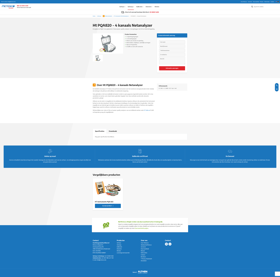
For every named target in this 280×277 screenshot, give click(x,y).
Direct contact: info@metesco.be (8, 1)
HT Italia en (147, 110)
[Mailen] (276, 89)
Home (94, 16)
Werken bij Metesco (146, 245)
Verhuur (121, 6)
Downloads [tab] (113, 131)
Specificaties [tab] (99, 131)
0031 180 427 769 (108, 258)
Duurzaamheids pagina (141, 228)
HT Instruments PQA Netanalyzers (121, 16)
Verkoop (130, 6)
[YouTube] (170, 244)
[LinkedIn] (166, 244)
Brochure (143, 257)
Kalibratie (139, 6)
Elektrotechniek (108, 16)
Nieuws (261, 1)
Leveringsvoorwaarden (123, 252)
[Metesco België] (8, 6)
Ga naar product (107, 205)
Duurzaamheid (256, 1)
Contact (272, 1)
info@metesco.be (101, 260)
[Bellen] (276, 85)
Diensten (148, 6)
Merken (157, 6)
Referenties (267, 1)
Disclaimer (144, 260)
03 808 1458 (24, 5)
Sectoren (250, 1)
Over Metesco (244, 1)
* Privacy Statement (146, 258)
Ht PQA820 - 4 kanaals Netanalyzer (138, 16)
